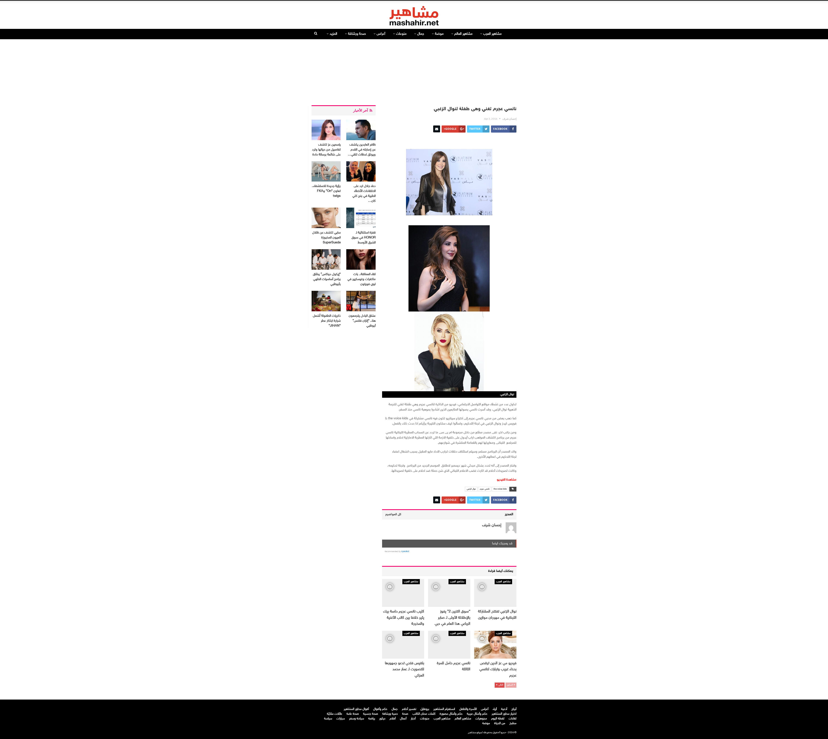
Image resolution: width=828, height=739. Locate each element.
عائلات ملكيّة (334, 714)
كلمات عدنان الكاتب (423, 714)
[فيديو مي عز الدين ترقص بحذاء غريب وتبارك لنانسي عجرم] (495, 645)
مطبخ (513, 723)
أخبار (413, 718)
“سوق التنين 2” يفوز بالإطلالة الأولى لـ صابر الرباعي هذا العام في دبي (452, 617)
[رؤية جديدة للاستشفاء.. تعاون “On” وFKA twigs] (326, 171)
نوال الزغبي (471, 489)
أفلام (393, 718)
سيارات (340, 718)
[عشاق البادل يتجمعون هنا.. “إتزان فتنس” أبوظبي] (360, 301)
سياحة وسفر (356, 718)
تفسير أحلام (409, 709)
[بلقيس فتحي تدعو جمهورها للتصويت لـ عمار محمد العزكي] (403, 645)
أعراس (381, 34)
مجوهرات (481, 718)
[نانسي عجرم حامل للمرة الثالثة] (449, 645)
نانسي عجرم (484, 489)
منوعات (401, 34)
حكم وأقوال (380, 709)
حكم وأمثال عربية (477, 714)
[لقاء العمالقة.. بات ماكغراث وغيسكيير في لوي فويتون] (360, 259)
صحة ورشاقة (357, 34)
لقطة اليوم (497, 718)
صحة (405, 714)
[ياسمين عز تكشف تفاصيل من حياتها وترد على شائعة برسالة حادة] (326, 130)
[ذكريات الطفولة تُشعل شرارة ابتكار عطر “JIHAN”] (326, 301)
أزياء (495, 709)
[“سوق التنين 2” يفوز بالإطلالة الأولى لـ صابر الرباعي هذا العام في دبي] (449, 593)
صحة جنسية (370, 714)
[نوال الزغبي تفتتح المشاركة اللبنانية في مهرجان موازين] (495, 593)
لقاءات (512, 718)
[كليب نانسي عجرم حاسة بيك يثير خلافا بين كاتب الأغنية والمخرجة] (403, 593)
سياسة (328, 718)
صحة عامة (353, 714)
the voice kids (500, 489)
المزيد (333, 34)
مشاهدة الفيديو (506, 480)
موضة (439, 34)
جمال (420, 34)
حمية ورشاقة (390, 714)
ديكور (382, 718)
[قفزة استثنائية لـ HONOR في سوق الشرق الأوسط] (360, 218)
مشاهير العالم (463, 34)
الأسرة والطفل (468, 709)
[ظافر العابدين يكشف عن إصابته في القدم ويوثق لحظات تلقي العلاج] (360, 130)
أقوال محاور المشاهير (356, 709)
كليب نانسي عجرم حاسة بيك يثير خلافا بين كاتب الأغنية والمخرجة (403, 617)
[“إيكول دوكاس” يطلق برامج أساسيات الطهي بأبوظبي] (326, 259)
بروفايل (424, 709)
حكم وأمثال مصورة (451, 714)
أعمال (403, 718)
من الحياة (499, 723)
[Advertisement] (414, 70)
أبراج (513, 709)
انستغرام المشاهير (444, 709)
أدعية (504, 709)
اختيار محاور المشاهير (504, 714)
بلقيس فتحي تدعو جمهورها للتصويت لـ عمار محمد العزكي (404, 669)
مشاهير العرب (492, 34)
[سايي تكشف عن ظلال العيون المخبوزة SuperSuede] (326, 218)
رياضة (371, 718)
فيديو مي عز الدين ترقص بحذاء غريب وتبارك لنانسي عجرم (497, 669)
